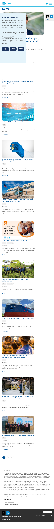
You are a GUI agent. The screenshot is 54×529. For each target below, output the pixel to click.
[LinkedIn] (51, 16)
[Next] (12, 457)
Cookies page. (19, 34)
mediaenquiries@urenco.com (12, 504)
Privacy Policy (17, 516)
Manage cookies (13, 49)
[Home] (8, 3)
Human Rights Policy (15, 518)
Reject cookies (5, 49)
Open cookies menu (47, 512)
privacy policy (8, 37)
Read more (5, 97)
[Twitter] (48, 16)
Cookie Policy (5, 518)
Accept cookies (21, 49)
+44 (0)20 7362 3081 (9, 502)
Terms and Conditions (7, 516)
